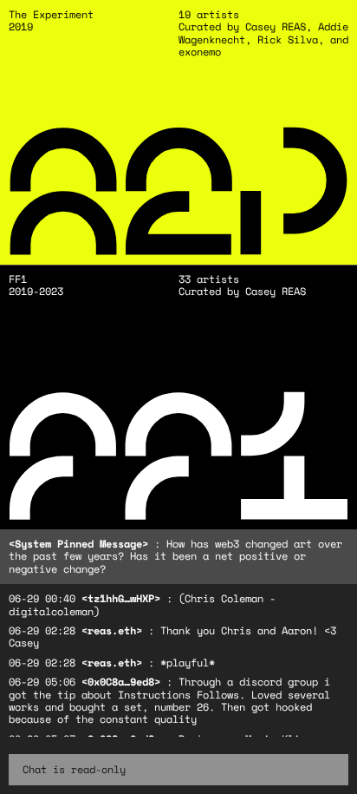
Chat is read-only (74, 769)
